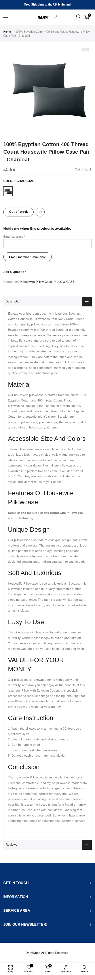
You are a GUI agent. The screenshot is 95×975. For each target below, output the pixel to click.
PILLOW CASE (64, 281)
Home (7, 31)
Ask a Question (15, 271)
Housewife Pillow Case (36, 281)
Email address (14, 236)
